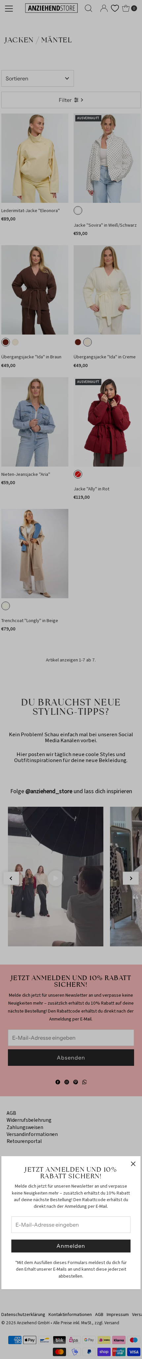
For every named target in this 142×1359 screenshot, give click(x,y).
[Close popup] (133, 1163)
